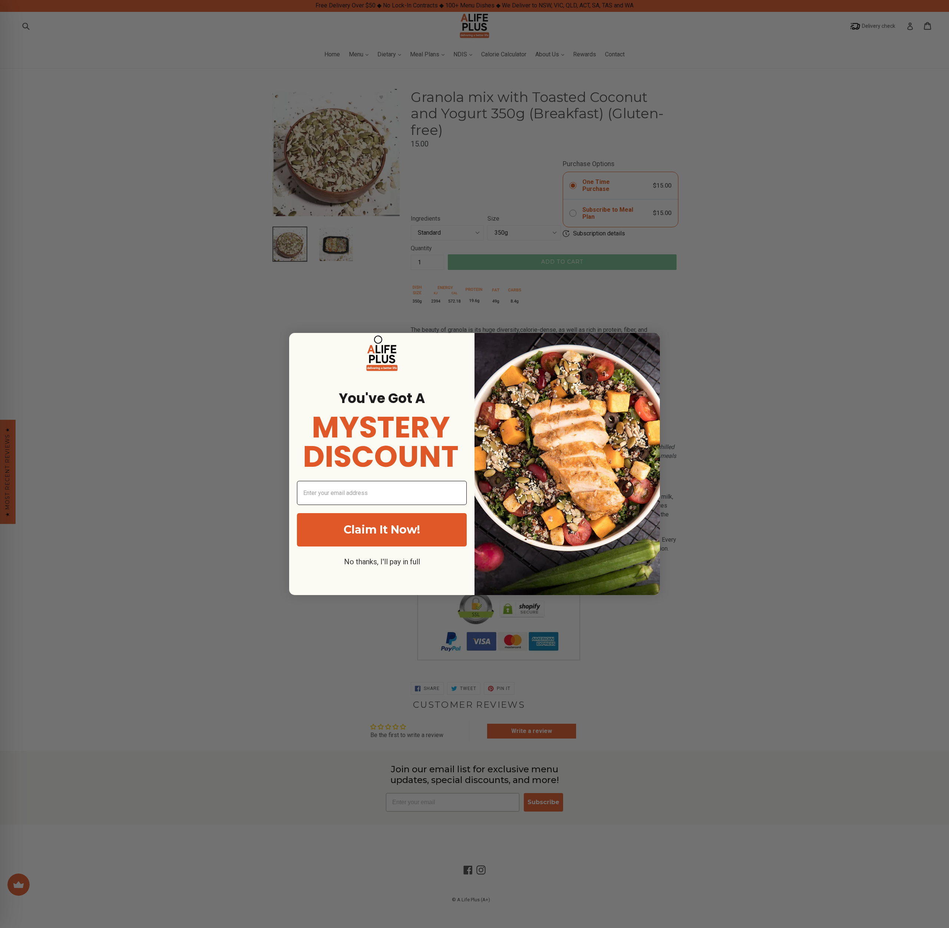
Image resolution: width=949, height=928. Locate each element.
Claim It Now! (382, 529)
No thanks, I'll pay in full (382, 561)
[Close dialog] (378, 339)
